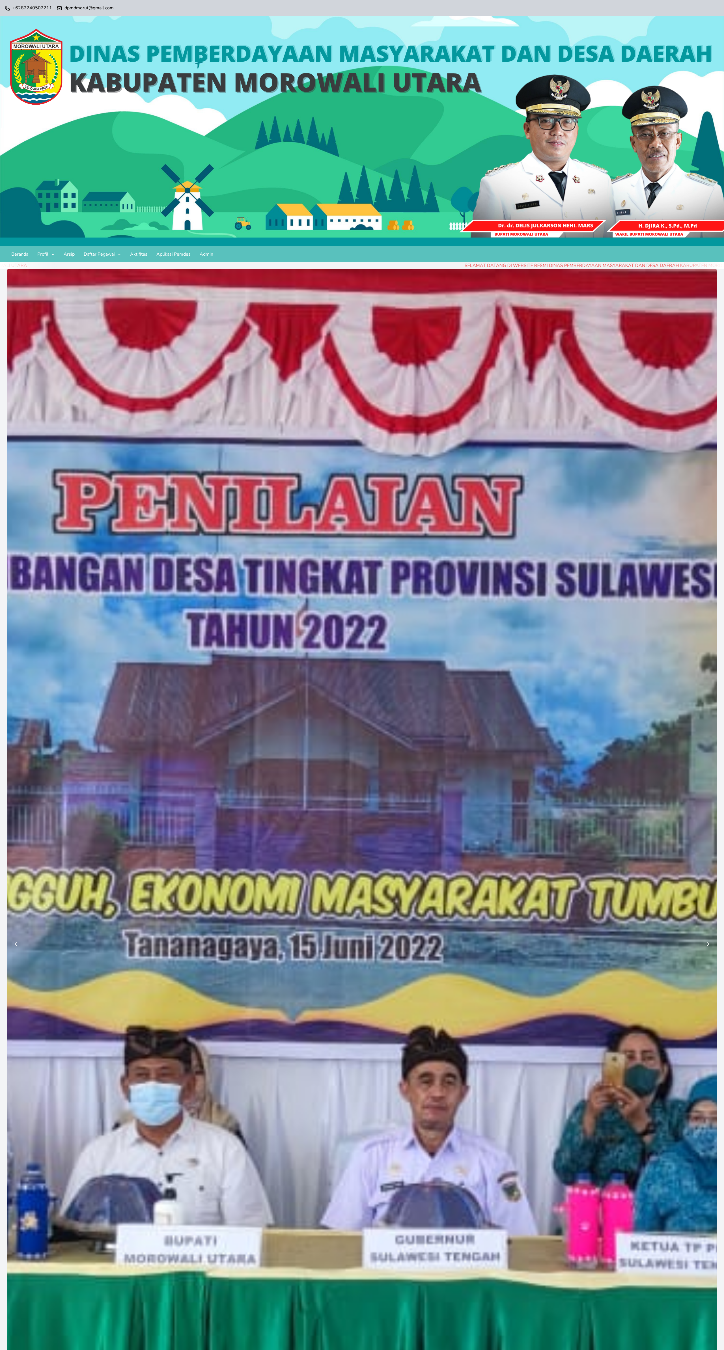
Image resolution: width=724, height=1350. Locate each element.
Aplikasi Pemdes (173, 254)
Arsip (69, 254)
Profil (42, 254)
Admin (206, 254)
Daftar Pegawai (99, 254)
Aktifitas (138, 254)
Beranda (19, 254)
